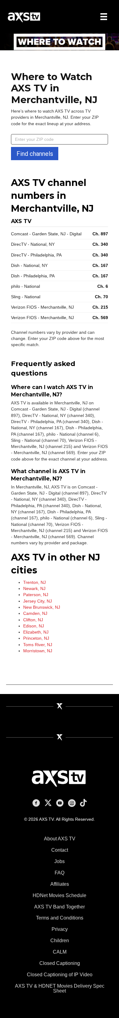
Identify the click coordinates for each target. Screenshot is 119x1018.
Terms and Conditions (59, 917)
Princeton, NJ (36, 638)
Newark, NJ (34, 588)
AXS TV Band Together (59, 906)
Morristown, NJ (37, 650)
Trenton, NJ (34, 582)
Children (59, 940)
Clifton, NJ (33, 619)
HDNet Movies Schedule (59, 895)
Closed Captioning (59, 963)
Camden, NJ (35, 613)
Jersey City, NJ (37, 601)
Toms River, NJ (37, 644)
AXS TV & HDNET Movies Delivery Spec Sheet (59, 988)
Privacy (60, 929)
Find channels (34, 153)
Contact (59, 850)
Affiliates (59, 884)
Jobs (59, 861)
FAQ (59, 872)
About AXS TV (59, 838)
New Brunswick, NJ (41, 607)
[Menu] (103, 16)
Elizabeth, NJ (36, 632)
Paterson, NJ (35, 594)
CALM (60, 951)
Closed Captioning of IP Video (59, 974)
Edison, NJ (33, 625)
